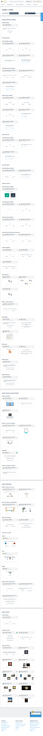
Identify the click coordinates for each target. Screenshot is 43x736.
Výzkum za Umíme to (5, 727)
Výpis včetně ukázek (14, 13)
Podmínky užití (32, 729)
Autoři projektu (3, 724)
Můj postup (28, 1)
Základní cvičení (10, 4)
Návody (16, 729)
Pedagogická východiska (5, 725)
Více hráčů (28, 4)
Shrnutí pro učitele (18, 722)
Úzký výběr (39, 13)
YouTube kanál (3, 729)
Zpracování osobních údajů (35, 727)
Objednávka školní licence (34, 724)
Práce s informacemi (19, 4)
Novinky (2, 730)
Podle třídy (35, 4)
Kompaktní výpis (5, 13)
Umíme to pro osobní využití (20, 724)
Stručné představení (4, 722)
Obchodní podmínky (33, 725)
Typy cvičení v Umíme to (19, 725)
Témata (2, 4)
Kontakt (31, 730)
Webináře (17, 727)
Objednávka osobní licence (35, 722)
